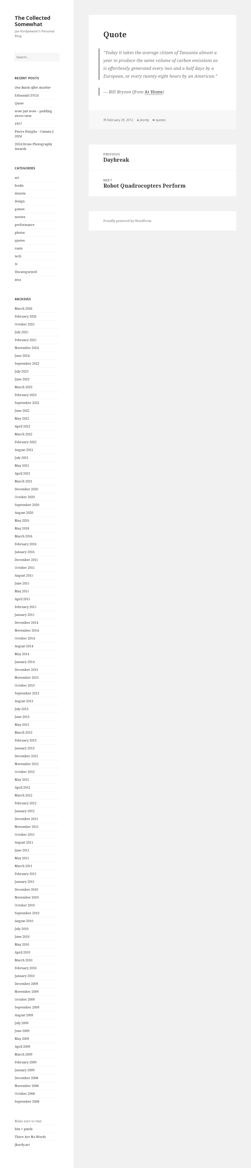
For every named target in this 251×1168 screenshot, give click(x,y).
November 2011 (27, 827)
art (17, 177)
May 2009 (22, 1038)
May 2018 (22, 528)
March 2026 (23, 308)
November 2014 (27, 630)
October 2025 (25, 324)
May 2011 (22, 858)
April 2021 (22, 473)
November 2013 (27, 677)
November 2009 (27, 991)
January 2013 (25, 748)
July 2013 (21, 709)
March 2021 (23, 481)
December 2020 (26, 489)
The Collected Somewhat (32, 21)
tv (16, 264)
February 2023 (25, 395)
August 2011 (24, 842)
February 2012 (25, 803)
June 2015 (22, 583)
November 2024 (27, 348)
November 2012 (27, 764)
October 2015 (25, 567)
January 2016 (25, 552)
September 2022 (27, 403)
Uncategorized (26, 272)
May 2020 (22, 520)
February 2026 (25, 316)
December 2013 (26, 670)
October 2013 (25, 685)
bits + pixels (24, 1129)
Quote (19, 103)
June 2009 (22, 1031)
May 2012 (22, 779)
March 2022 (23, 434)
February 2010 (25, 968)
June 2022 (22, 410)
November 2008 (27, 1086)
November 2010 (27, 897)
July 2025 (21, 332)
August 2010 (24, 921)
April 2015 (22, 599)
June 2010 (22, 936)
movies (20, 217)
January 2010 (25, 976)
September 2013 (27, 693)
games (20, 209)
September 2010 (27, 913)
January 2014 (25, 662)
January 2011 (25, 881)
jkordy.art (22, 1144)
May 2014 (22, 654)
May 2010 (22, 944)
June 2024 (22, 355)
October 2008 (25, 1093)
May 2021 (22, 465)
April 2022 (22, 426)
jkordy (144, 120)
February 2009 (25, 1062)
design (20, 201)
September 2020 (27, 505)
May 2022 (22, 418)
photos (20, 232)
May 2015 (22, 591)
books (19, 185)
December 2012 (26, 756)
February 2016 (25, 544)
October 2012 (25, 772)
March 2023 (23, 387)
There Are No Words (30, 1137)
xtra (18, 280)
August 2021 (24, 450)
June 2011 (22, 850)
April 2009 (22, 1046)
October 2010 (25, 905)
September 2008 (27, 1101)
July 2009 (21, 1023)
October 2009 (25, 999)
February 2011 (25, 874)
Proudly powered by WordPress (127, 221)
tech (18, 256)
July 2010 (21, 929)
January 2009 (25, 1070)
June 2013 (22, 717)
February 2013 (25, 740)
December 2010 (26, 889)
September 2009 (27, 1007)
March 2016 (23, 536)
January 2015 (25, 615)
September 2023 (27, 363)
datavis (20, 193)
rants (19, 248)
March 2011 (23, 866)
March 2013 (23, 732)
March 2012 (23, 795)
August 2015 (24, 575)
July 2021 (21, 458)
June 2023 (22, 379)
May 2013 (22, 724)
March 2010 (23, 960)
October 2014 (25, 638)
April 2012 (22, 787)
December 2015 (26, 560)
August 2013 (24, 701)
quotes (20, 240)
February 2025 (25, 340)
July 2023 (21, 371)
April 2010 (22, 952)
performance (25, 225)
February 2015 (25, 607)
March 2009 (23, 1054)
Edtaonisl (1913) (27, 95)
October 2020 (25, 497)
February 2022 (25, 442)
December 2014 (26, 622)
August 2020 (24, 512)
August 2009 (24, 1015)
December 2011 (26, 819)
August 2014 (24, 646)
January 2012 (25, 811)
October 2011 (25, 834)
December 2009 (26, 984)
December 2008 (26, 1078)
